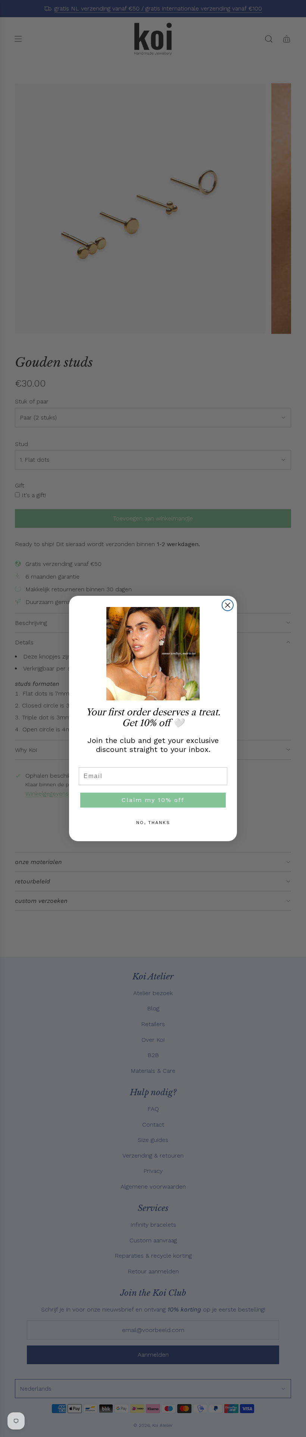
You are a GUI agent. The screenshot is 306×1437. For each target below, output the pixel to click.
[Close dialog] (227, 605)
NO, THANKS (153, 822)
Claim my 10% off (153, 799)
